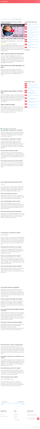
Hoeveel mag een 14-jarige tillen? (32, 108)
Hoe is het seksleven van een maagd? (33, 45)
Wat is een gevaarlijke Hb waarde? (32, 30)
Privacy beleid (17, 419)
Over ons (16, 418)
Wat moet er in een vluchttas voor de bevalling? (33, 105)
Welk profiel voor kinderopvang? (33, 27)
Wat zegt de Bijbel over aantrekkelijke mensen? (32, 93)
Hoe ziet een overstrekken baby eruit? (33, 96)
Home (2, 19)
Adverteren (16, 414)
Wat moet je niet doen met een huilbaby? (33, 25)
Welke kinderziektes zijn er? (32, 83)
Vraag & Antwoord (7, 19)
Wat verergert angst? (31, 90)
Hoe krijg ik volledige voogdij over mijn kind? (33, 88)
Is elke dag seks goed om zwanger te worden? (32, 99)
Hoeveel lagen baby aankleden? (33, 34)
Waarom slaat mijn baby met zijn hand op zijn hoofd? (33, 102)
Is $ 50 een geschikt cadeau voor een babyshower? (33, 32)
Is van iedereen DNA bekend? (33, 39)
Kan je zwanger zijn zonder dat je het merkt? (33, 42)
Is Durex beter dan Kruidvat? (32, 85)
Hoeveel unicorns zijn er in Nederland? (32, 37)
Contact (15, 416)
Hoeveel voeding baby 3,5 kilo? (33, 47)
